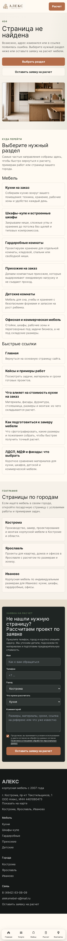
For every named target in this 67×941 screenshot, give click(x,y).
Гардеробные (11, 835)
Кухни (6, 824)
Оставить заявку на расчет (33, 72)
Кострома (8, 864)
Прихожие (9, 841)
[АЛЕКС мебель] (23, 6)
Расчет (57, 6)
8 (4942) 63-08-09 (14, 892)
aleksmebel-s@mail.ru (16, 898)
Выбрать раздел (33, 61)
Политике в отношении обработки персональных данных (34, 741)
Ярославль (9, 870)
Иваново (8, 876)
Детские (8, 847)
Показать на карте (14, 803)
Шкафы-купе (10, 830)
